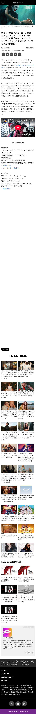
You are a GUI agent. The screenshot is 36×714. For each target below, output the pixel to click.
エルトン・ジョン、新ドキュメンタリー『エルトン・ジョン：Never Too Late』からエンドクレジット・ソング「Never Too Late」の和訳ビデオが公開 (26, 457)
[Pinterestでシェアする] (19, 54)
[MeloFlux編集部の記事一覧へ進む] (7, 636)
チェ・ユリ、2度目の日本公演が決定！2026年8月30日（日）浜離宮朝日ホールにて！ (9, 555)
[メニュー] (3, 2)
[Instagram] (24, 703)
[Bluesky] (29, 652)
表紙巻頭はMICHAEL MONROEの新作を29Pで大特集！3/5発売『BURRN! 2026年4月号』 (26, 393)
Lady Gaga (5, 349)
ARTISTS (4, 671)
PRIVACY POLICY (7, 677)
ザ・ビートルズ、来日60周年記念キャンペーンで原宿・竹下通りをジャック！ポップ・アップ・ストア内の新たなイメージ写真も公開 (9, 374)
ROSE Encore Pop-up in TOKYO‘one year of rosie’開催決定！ (9, 535)
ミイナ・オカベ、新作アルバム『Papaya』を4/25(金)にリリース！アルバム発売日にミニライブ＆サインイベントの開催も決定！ (9, 435)
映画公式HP (6, 188)
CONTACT (4, 680)
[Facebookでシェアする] (7, 54)
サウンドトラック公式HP (11, 168)
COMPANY (5, 674)
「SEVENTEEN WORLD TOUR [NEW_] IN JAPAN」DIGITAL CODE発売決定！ (26, 497)
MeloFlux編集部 (5, 48)
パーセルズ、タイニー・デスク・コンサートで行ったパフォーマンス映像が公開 (9, 455)
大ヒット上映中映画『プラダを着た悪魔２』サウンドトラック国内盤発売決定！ (9, 579)
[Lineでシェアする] (11, 54)
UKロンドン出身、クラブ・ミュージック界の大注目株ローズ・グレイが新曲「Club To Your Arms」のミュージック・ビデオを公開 (26, 414)
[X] (26, 652)
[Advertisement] (18, 269)
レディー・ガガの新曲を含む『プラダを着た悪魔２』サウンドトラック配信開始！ (26, 579)
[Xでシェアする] (3, 54)
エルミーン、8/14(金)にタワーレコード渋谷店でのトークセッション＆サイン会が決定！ (26, 555)
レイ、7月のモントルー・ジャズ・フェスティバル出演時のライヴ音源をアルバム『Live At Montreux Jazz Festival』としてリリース (9, 414)
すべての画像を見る (18, 142)
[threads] (32, 652)
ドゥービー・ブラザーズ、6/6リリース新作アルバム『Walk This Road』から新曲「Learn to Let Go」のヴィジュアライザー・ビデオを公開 (9, 478)
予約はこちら (7, 165)
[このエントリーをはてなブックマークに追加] (15, 54)
